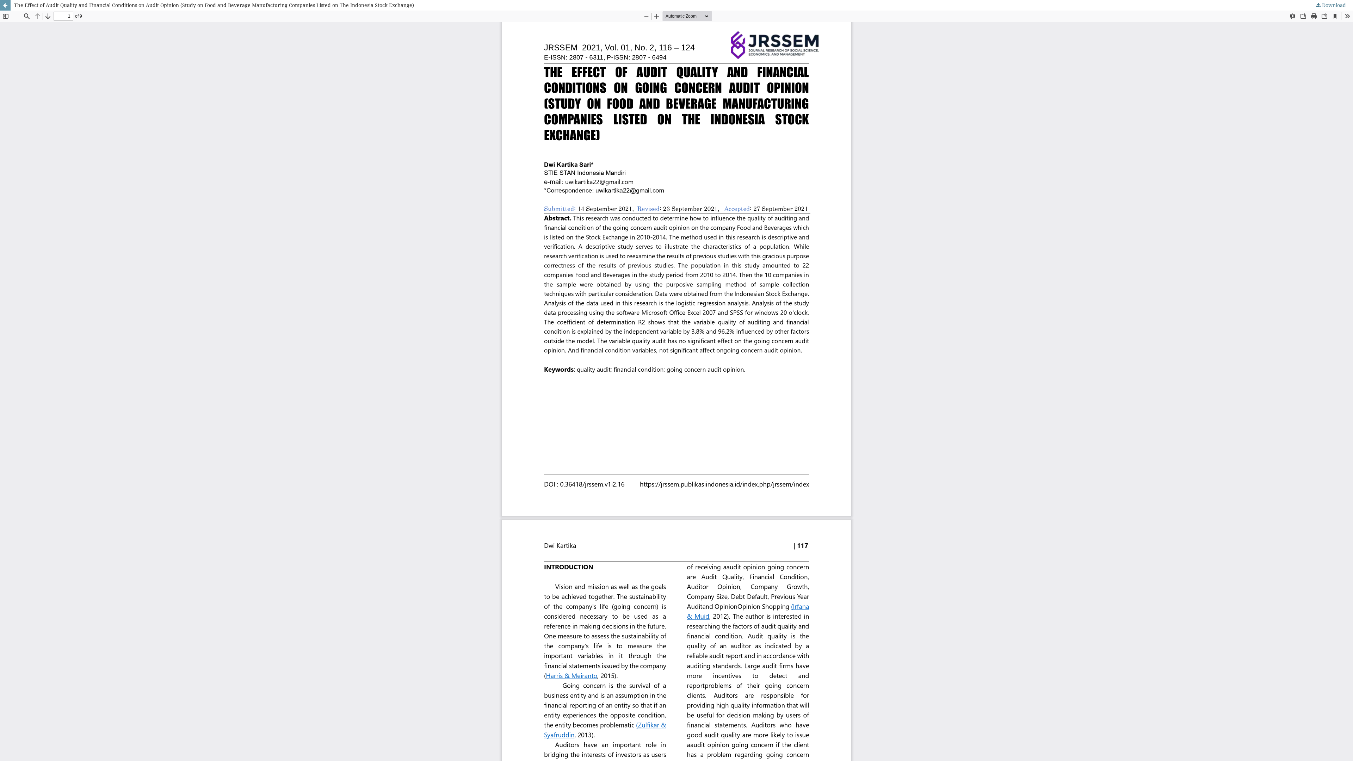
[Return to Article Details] (5, 5)
